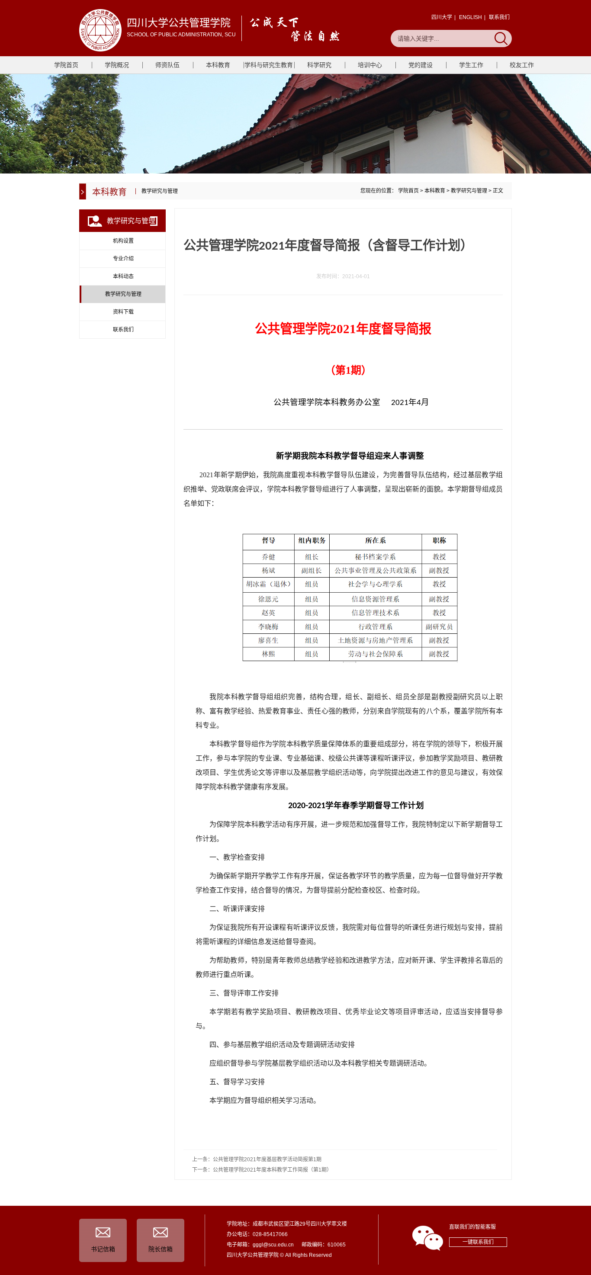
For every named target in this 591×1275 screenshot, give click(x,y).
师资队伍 (167, 64)
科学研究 (319, 64)
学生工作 (471, 64)
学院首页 (66, 64)
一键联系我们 (478, 1242)
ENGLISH (470, 17)
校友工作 (522, 64)
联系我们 (499, 17)
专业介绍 (123, 259)
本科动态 (123, 276)
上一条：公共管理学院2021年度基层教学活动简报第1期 (256, 1159)
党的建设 (420, 64)
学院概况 (117, 64)
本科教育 (218, 64)
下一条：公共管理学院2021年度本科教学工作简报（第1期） (262, 1170)
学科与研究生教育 (268, 64)
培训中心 (370, 64)
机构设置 (123, 241)
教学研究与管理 (469, 191)
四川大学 (441, 17)
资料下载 (123, 312)
